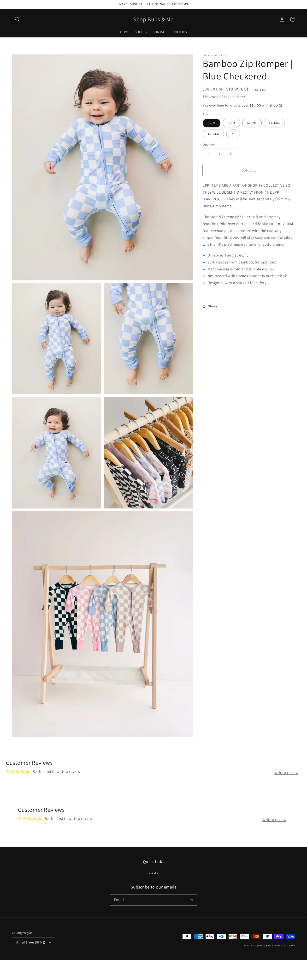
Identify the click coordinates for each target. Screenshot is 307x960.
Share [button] (212, 306)
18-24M (213, 134)
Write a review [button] (286, 772)
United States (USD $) (30, 942)
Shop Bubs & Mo (262, 945)
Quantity (209, 145)
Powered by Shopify (283, 945)
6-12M (252, 123)
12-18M (274, 123)
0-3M (211, 123)
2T (233, 134)
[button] (17, 19)
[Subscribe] (191, 899)
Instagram (153, 872)
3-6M (231, 123)
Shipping (209, 96)
